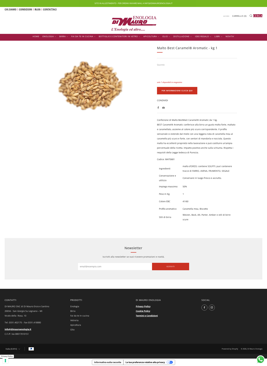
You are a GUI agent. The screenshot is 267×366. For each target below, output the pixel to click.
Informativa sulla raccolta (107, 362)
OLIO (165, 36)
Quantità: (161, 65)
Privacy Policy (143, 306)
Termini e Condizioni (147, 315)
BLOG (37, 9)
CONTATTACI (50, 9)
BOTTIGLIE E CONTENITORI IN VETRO (118, 36)
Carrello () (239, 16)
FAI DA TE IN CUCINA (82, 36)
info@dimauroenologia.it (18, 329)
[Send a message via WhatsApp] (260, 359)
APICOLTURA (150, 36)
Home (36, 36)
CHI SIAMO (10, 9)
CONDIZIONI (25, 9)
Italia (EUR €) (11, 349)
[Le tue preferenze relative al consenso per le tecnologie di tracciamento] (5, 361)
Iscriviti (170, 266)
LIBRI (217, 36)
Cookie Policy (143, 311)
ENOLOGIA (48, 36)
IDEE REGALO (202, 36)
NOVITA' (230, 36)
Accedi (226, 16)
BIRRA (62, 36)
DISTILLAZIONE (181, 36)
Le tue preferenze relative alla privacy (145, 362)
